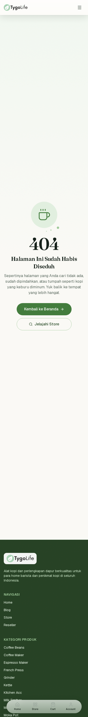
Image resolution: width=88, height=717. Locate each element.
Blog (7, 610)
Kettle (8, 685)
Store (8, 617)
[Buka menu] (79, 7)
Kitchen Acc (13, 692)
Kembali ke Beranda (41, 309)
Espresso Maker (16, 662)
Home (8, 602)
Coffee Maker (14, 655)
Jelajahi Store (46, 324)
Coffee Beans (14, 647)
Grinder (9, 677)
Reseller (10, 625)
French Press (14, 670)
